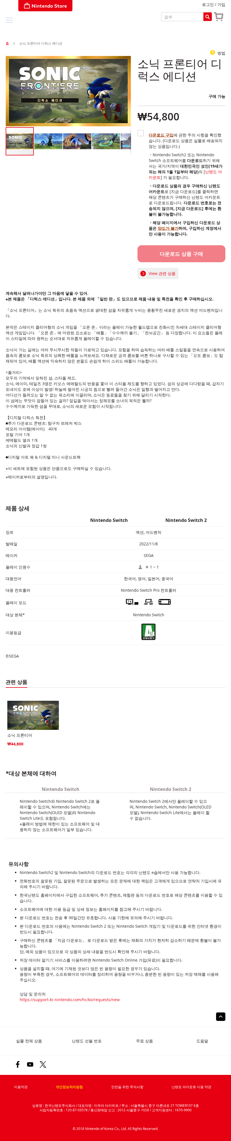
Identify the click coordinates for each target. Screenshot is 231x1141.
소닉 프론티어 (19, 735)
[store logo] (45, 5)
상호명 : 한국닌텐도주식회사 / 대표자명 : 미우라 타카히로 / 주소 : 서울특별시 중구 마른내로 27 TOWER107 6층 (115, 1105)
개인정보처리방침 (69, 1087)
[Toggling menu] (9, 20)
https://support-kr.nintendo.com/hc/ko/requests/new (70, 999)
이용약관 (21, 1087)
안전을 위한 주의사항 (127, 1087)
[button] (48, 141)
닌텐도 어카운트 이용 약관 (191, 1087)
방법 (220, 53)
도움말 (202, 1041)
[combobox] (186, 16)
